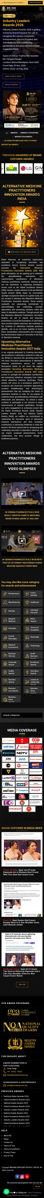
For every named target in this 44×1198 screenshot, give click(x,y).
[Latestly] (8, 778)
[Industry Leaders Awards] (22, 1044)
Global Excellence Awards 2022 (17, 1123)
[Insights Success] (8, 803)
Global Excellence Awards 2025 (17, 1100)
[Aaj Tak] (22, 796)
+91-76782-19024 (14, 1072)
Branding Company (30, 1195)
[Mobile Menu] (41, 8)
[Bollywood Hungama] (22, 790)
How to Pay (8, 1156)
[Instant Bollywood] (22, 803)
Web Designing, (34, 1193)
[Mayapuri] (35, 790)
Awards (14, 133)
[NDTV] (22, 753)
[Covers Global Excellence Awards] (8, 753)
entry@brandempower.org (17, 1075)
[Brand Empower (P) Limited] (8, 9)
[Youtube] (27, 1176)
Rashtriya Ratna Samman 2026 (16, 1096)
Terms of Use (9, 1146)
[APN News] (22, 778)
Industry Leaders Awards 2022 (16, 1120)
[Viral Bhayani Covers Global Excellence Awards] (8, 771)
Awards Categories (29, 133)
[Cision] (35, 796)
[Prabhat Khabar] (8, 790)
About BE (7, 1136)
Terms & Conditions (12, 1149)
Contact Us (8, 1142)
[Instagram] (22, 1176)
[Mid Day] (8, 747)
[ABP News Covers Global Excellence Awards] (22, 740)
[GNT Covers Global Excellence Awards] (35, 740)
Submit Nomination (35, 2)
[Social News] (15, 809)
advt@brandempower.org (17, 1085)
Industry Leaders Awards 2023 (16, 1110)
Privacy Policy (9, 1152)
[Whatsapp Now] (6, 1192)
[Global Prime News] (8, 796)
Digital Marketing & (14, 1195)
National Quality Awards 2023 (16, 1113)
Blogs (6, 1139)
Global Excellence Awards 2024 (17, 1106)
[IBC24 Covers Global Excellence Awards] (35, 765)
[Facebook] (17, 1176)
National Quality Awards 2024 (16, 1103)
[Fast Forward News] (35, 803)
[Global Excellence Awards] (22, 1012)
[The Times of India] (35, 747)
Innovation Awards (23, 137)
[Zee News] (22, 747)
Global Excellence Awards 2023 (17, 1116)
